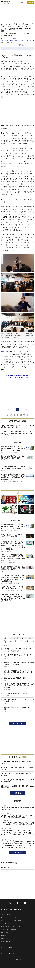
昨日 (13, 638)
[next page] (26, 409)
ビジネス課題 (4, 40)
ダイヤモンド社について (8, 953)
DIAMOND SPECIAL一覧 (9, 863)
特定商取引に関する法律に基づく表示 (11, 926)
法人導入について (5, 942)
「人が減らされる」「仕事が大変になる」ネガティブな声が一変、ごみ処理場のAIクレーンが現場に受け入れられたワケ (17, 433)
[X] (9, 903)
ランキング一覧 (17, 723)
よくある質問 (4, 932)
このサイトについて (6, 914)
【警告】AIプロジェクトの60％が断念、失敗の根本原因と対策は (17, 774)
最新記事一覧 (17, 852)
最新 (5, 638)
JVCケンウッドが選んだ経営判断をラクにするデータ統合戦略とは (17, 768)
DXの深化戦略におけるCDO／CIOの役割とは (22, 40)
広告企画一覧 (5, 867)
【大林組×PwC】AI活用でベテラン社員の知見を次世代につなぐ (17, 762)
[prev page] (8, 409)
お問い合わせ (4, 938)
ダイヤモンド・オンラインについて (11, 910)
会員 (30, 638)
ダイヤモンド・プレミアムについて (10, 917)
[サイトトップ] (7, 2)
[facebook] (17, 903)
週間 (21, 638)
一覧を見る (17, 793)
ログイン (23, 2)
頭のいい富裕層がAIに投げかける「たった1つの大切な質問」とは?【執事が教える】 (17, 426)
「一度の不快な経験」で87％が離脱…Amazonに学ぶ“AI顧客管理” (17, 781)
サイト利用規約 (5, 923)
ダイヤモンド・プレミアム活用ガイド (11, 920)
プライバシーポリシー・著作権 (9, 929)
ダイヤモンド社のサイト (8, 947)
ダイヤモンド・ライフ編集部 (8, 38)
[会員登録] (30, 2)
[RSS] (25, 903)
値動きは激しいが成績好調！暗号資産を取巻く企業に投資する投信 (17, 787)
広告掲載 (3, 935)
